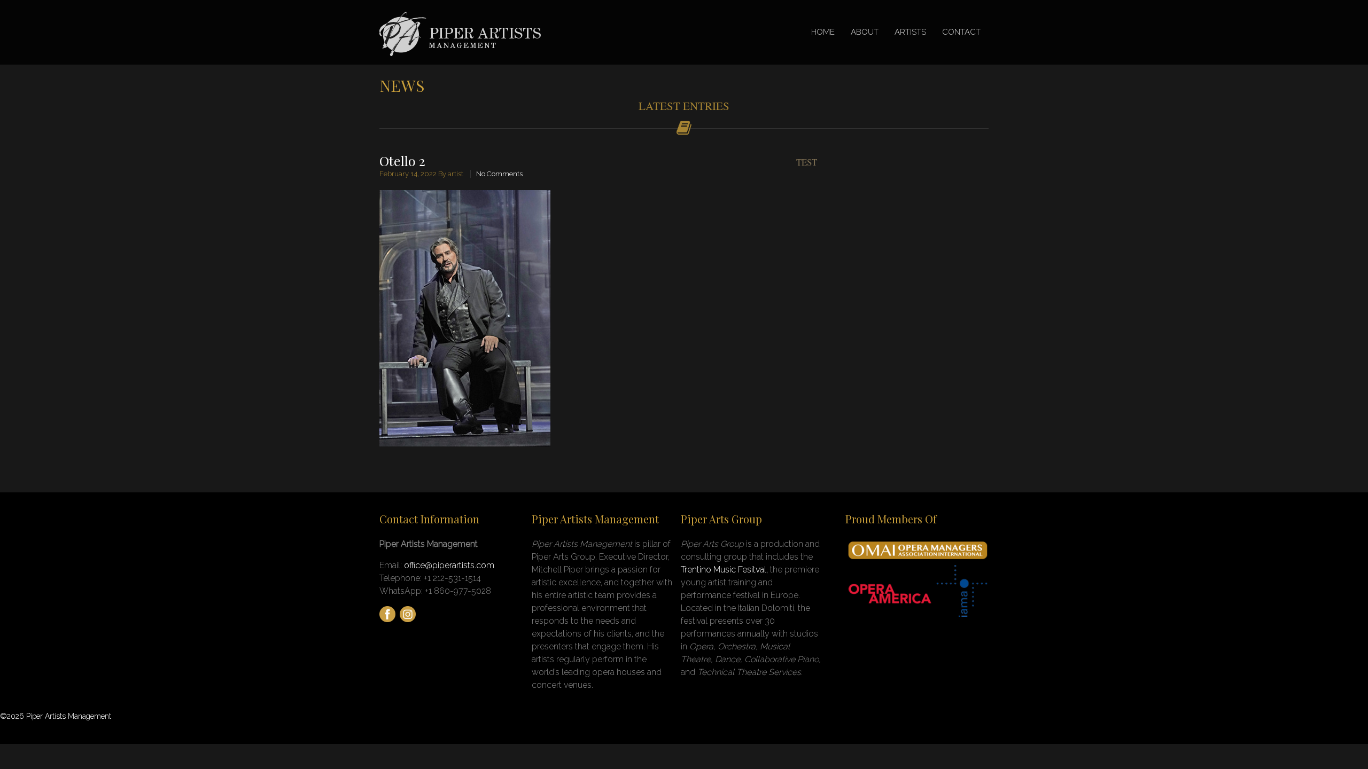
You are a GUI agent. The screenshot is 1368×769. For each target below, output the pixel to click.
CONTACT (961, 32)
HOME (823, 32)
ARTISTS (910, 32)
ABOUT (865, 32)
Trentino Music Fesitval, (725, 569)
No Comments (499, 174)
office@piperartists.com (449, 565)
